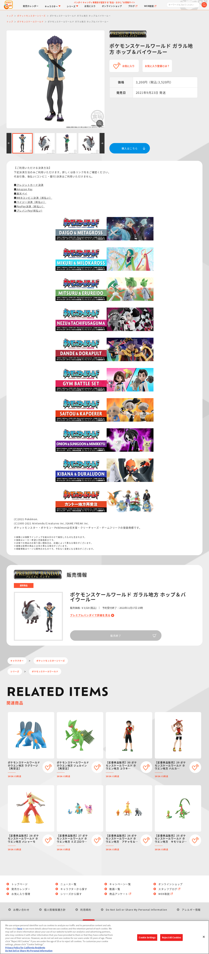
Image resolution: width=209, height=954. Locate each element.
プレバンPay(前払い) (29, 210)
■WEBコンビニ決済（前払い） (33, 197)
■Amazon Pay (23, 189)
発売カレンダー (20, 889)
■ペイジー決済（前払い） (30, 202)
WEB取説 (164, 894)
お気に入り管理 (20, 894)
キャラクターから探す (73, 889)
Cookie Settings (147, 937)
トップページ (19, 884)
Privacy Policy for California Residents (25, 947)
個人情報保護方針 (55, 909)
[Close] (203, 936)
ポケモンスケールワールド (45, 671)
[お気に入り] (48, 767)
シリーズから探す (71, 894)
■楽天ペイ (20, 193)
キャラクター (17, 660)
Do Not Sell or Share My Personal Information (136, 909)
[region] (104, 937)
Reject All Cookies (171, 937)
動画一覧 (114, 889)
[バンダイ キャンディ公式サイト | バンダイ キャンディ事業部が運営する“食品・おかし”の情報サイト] (8, 5)
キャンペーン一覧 (120, 884)
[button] (9, 143)
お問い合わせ (21, 909)
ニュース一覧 (68, 884)
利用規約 (85, 909)
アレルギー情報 (191, 909)
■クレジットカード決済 (29, 185)
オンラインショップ (170, 884)
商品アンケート (118, 894)
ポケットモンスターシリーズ (50, 660)
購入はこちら (130, 148)
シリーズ (14, 671)
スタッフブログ (167, 889)
